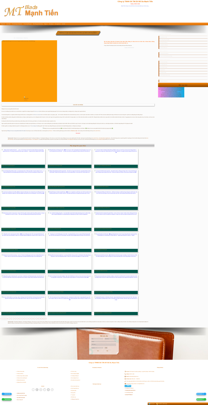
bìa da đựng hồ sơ (34, 125)
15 (30, 318)
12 (23, 318)
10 (18, 318)
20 (42, 318)
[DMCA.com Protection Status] (128, 386)
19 (40, 318)
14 (28, 318)
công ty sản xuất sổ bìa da (130, 5)
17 (35, 318)
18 (37, 318)
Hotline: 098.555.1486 (135, 3)
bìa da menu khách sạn (139, 5)
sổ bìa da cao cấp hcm (37, 114)
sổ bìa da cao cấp (37, 111)
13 (25, 318)
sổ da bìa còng (145, 5)
